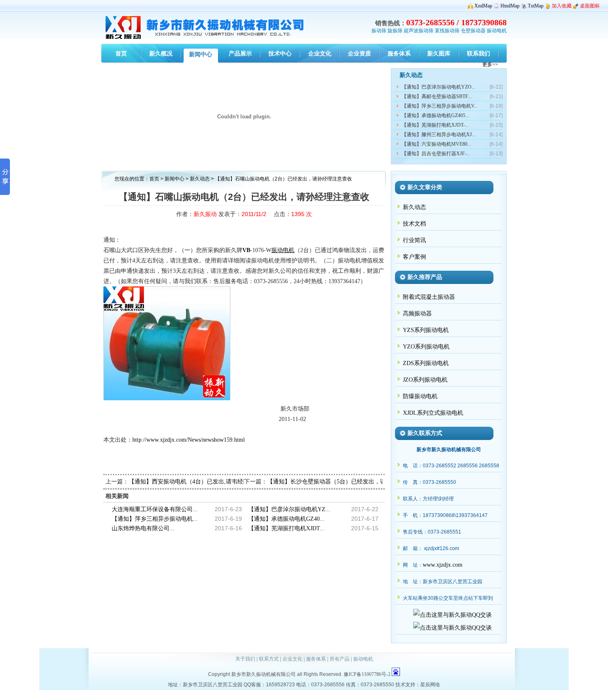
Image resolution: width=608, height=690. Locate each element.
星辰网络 (430, 685)
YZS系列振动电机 (426, 330)
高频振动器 (417, 313)
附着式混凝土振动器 (429, 297)
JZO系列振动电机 (425, 380)
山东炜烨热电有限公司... (143, 528)
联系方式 (269, 659)
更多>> (490, 64)
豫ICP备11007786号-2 (367, 674)
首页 (154, 179)
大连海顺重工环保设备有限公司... (155, 509)
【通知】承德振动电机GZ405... (435, 115)
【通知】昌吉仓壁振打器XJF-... (436, 153)
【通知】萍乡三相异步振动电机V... (440, 106)
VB (246, 250)
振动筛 (378, 31)
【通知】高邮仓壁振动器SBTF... (437, 96)
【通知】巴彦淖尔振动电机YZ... (289, 509)
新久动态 (200, 179)
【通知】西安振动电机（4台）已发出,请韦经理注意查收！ (203, 481)
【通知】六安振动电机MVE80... (436, 144)
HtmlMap (509, 6)
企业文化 (292, 659)
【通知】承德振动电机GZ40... (286, 519)
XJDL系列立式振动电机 (433, 413)
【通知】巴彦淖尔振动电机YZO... (438, 87)
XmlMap (483, 6)
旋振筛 (395, 31)
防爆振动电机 (420, 396)
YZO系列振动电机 (426, 347)
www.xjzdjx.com (442, 565)
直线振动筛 (447, 31)
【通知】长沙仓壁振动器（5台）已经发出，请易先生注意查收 (346, 481)
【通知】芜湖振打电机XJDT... (286, 528)
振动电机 (497, 31)
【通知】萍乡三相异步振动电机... (155, 519)
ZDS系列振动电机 (426, 363)
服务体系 (316, 659)
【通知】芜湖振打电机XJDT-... (435, 125)
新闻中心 (174, 179)
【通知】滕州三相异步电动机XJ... (439, 134)
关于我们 (245, 659)
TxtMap (535, 6)
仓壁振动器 (473, 31)
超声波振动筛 (418, 31)
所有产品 (339, 659)
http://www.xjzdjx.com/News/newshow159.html (188, 440)
